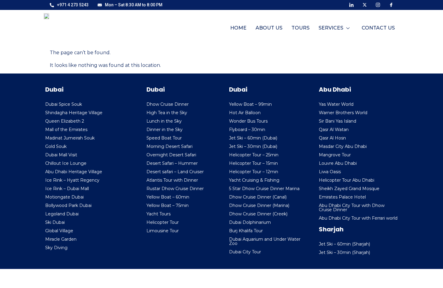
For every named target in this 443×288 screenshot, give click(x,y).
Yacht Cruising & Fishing (254, 180)
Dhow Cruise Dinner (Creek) (258, 214)
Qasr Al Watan (334, 129)
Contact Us (378, 28)
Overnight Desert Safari (171, 155)
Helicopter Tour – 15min (253, 163)
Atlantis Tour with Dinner (172, 180)
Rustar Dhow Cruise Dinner (175, 188)
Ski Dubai (55, 222)
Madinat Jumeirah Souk (70, 138)
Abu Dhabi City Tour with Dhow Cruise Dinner (352, 207)
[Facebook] (391, 4)
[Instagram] (378, 4)
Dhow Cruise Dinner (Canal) (258, 197)
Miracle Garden (61, 239)
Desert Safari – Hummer (172, 163)
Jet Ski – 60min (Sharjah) (344, 244)
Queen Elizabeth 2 (64, 121)
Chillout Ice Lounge (65, 163)
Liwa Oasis (330, 171)
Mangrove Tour (335, 155)
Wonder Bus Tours (248, 121)
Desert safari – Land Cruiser (175, 171)
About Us (269, 28)
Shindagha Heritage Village (73, 112)
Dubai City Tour (245, 252)
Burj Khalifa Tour (246, 230)
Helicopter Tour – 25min (253, 155)
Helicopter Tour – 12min (253, 171)
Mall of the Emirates (66, 129)
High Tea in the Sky (166, 112)
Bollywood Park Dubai (68, 205)
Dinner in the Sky (164, 129)
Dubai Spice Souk (63, 104)
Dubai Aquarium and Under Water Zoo (264, 241)
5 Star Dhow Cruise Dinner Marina (264, 188)
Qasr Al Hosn (332, 138)
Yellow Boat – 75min (167, 205)
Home (238, 28)
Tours (300, 28)
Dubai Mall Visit (61, 155)
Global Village (59, 230)
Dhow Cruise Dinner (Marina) (259, 205)
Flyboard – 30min (247, 129)
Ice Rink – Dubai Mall (67, 188)
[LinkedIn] (351, 4)
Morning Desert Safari (169, 146)
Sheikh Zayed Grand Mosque (349, 188)
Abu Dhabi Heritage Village (73, 171)
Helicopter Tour (162, 222)
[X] (365, 4)
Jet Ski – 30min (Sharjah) (344, 252)
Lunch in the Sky (164, 121)
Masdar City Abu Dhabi (343, 146)
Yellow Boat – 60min (167, 197)
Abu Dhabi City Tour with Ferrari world (358, 218)
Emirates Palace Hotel (342, 197)
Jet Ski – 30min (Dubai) (253, 146)
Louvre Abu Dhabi (338, 163)
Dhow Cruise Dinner (167, 104)
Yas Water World (336, 104)
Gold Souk (56, 146)
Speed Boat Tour (164, 138)
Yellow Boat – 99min (250, 104)
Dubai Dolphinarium (250, 222)
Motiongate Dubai (64, 197)
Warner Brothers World (343, 112)
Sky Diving (56, 247)
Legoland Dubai (62, 214)
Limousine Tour (162, 230)
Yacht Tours (158, 214)
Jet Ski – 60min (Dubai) (253, 138)
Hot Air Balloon (245, 112)
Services (331, 28)
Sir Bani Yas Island (337, 121)
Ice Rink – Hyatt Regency (72, 180)
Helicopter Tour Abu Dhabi (346, 180)
